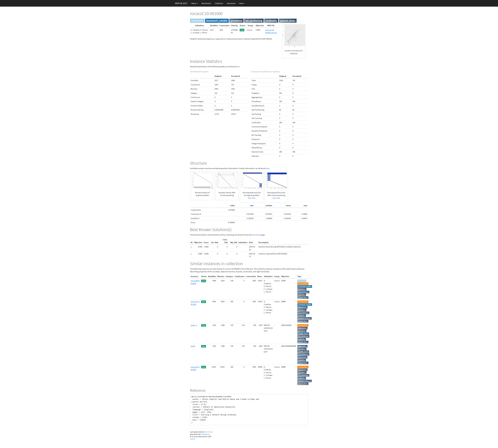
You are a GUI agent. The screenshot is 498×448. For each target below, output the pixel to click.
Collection (219, 3)
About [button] (193, 3)
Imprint (192, 439)
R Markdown (205, 434)
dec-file (252, 198)
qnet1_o (194, 325)
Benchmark (206, 3)
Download (231, 3)
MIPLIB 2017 (181, 3)
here (238, 66)
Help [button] (241, 3)
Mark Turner (208, 432)
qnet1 (193, 346)
